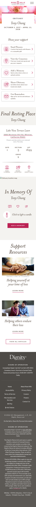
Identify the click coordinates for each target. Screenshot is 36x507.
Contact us (16, 488)
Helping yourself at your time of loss (18, 281)
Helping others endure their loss (18, 321)
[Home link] (18, 3)
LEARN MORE (18, 290)
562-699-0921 (28, 368)
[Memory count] (10, 206)
